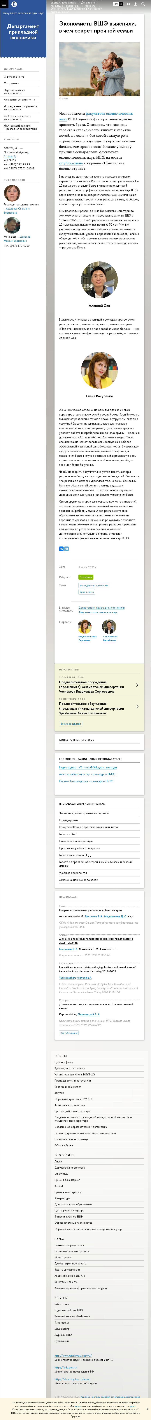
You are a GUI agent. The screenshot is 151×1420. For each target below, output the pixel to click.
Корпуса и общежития (68, 1086)
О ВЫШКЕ (61, 1056)
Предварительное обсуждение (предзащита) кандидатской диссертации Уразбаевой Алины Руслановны (91, 708)
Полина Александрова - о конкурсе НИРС (86, 781)
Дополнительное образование (73, 1204)
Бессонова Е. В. (68, 949)
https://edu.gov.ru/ (66, 1367)
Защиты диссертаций (67, 1269)
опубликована (71, 163)
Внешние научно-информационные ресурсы (81, 1288)
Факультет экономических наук (23, 13)
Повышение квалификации (76, 841)
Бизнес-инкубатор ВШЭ (69, 1216)
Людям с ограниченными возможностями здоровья (85, 1133)
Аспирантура (62, 1198)
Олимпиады (61, 1173)
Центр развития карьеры (69, 1210)
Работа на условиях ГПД (75, 855)
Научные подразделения (69, 1245)
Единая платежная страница (71, 1139)
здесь (77, 1406)
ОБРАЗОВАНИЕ (65, 1155)
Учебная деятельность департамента (17, 117)
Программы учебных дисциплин (79, 848)
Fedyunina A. (84, 977)
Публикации (68, 896)
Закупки (59, 1092)
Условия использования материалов (120, 1396)
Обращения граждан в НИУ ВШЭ (74, 1099)
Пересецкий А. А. (89, 1014)
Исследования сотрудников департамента (21, 107)
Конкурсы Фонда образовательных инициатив (89, 827)
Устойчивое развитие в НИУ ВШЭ (75, 1074)
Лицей (58, 1161)
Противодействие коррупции (72, 1111)
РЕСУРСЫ (61, 1298)
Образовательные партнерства (73, 1222)
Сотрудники (11, 83)
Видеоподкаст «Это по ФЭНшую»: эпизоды (88, 767)
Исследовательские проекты (72, 1251)
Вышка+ (59, 1186)
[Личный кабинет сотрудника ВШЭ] (135, 4)
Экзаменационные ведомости (78, 880)
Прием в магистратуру (68, 1192)
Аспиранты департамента (19, 99)
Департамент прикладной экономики (23, 32)
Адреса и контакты (90, 1396)
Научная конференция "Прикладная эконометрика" (21, 127)
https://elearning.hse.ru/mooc (72, 1379)
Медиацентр (62, 1328)
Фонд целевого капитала (70, 1105)
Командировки (68, 820)
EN (121, 4)
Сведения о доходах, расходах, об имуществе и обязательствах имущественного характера (93, 1119)
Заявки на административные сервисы (84, 813)
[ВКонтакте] (61, 548)
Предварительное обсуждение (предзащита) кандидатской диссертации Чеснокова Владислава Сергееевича (91, 687)
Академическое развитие (70, 1275)
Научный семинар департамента (14, 91)
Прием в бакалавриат (67, 1179)
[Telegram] (66, 548)
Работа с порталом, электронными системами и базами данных (95, 864)
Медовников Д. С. (115, 916)
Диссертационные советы (70, 1263)
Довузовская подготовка (70, 1167)
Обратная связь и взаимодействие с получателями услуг (88, 1229)
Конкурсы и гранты (66, 1281)
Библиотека (62, 1304)
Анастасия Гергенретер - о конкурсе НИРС (88, 774)
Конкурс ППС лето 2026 (76, 739)
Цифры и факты (64, 1062)
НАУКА (59, 1239)
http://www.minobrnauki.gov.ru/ (73, 1355)
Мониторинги (63, 1257)
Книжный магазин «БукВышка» (72, 1316)
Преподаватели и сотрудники (73, 1080)
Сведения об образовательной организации (81, 1126)
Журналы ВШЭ (63, 1334)
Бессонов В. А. (94, 916)
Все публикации (68, 1032)
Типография (62, 1322)
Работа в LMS (67, 834)
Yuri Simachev (67, 977)
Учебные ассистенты (73, 873)
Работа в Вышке (64, 1145)
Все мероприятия (71, 723)
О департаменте (14, 76)
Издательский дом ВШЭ (69, 1310)
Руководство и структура (70, 1068)
